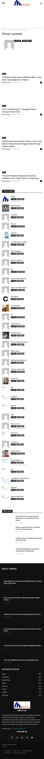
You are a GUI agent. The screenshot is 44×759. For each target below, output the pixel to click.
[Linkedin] (22, 738)
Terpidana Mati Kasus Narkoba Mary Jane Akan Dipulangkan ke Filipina (21, 78)
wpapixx (14, 487)
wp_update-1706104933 (20, 478)
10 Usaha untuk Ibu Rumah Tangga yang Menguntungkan (22, 645)
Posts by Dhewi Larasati (19, 30)
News (4, 74)
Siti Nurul (14, 433)
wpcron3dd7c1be (17, 496)
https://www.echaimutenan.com (18, 428)
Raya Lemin (15, 424)
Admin (13, 197)
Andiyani (14, 215)
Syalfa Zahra (15, 451)
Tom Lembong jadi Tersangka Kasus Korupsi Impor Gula (19, 110)
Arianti (13, 224)
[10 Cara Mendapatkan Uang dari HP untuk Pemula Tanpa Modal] (8, 552)
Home (4, 30)
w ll (12, 469)
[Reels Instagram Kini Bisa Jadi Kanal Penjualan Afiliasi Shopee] (8, 530)
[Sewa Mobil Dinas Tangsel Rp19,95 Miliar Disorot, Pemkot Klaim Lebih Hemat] (8, 519)
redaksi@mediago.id (18, 729)
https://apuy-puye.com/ (16, 337)
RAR (12, 415)
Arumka (14, 233)
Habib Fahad (15, 324)
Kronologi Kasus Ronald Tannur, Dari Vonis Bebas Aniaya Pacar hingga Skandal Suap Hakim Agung (22, 143)
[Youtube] (32, 738)
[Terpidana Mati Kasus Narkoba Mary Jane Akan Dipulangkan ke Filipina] (22, 65)
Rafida (13, 406)
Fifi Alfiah (14, 297)
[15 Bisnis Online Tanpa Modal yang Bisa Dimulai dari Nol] (8, 541)
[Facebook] (12, 738)
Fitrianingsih (15, 306)
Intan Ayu (14, 378)
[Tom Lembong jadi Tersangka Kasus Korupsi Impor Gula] (22, 97)
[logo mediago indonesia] (22, 705)
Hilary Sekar (15, 351)
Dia (12, 269)
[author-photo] (9, 45)
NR (12, 387)
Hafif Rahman (16, 333)
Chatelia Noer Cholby (19, 242)
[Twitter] (27, 738)
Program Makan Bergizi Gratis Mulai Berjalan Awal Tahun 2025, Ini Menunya (20, 177)
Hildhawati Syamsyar (18, 360)
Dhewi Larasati (6, 82)
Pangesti (14, 396)
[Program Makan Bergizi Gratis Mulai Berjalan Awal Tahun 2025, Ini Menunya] (22, 163)
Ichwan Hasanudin (18, 369)
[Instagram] (17, 738)
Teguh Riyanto (16, 460)
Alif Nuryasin (15, 206)
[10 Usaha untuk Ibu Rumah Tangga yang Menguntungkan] (8, 640)
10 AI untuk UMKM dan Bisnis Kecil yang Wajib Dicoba (21, 660)
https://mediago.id (15, 201)
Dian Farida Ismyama (19, 278)
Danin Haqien (16, 251)
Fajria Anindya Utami (18, 287)
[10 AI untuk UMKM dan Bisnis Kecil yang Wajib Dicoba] (8, 655)
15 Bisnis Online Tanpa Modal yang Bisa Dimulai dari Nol (22, 614)
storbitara (14, 442)
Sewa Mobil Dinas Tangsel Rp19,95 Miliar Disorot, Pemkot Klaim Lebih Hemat (27, 518)
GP (12, 315)
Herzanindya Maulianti (19, 342)
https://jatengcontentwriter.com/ (18, 464)
